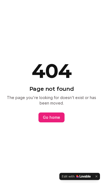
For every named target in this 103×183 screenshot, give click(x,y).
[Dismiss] (96, 176)
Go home (51, 117)
